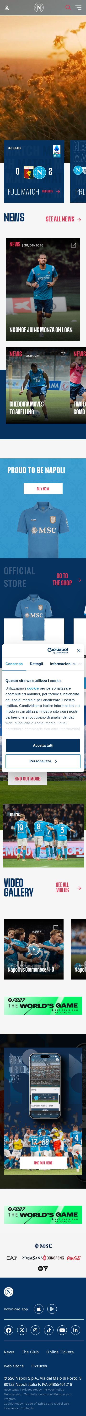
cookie (33, 688)
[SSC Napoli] (39, 7)
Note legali (11, 1389)
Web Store (14, 1366)
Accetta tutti (43, 745)
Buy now (43, 488)
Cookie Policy (13, 1403)
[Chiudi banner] (79, 650)
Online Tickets (60, 1352)
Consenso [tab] (14, 664)
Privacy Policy (32, 1389)
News (9, 1352)
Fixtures (39, 1366)
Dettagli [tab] (36, 664)
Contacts (27, 1408)
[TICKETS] (21, 835)
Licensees (11, 1408)
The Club (30, 1352)
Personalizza (40, 761)
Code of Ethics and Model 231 (47, 1403)
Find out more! (28, 778)
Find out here (43, 1162)
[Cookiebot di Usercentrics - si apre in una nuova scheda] (50, 650)
